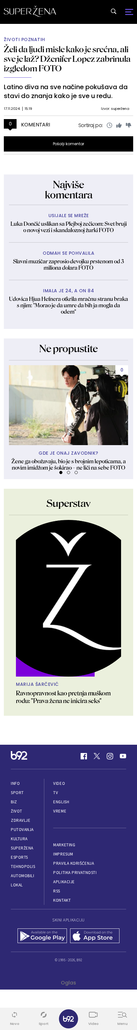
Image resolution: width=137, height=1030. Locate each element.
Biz (14, 802)
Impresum (63, 854)
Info (15, 783)
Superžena (22, 848)
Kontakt (62, 900)
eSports (19, 857)
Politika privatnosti (75, 872)
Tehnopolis (23, 866)
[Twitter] (97, 756)
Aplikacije (64, 881)
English (61, 802)
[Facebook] (84, 756)
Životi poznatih (24, 40)
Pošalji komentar (68, 143)
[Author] (68, 598)
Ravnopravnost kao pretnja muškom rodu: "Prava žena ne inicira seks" (63, 697)
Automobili (22, 875)
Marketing (64, 845)
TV (55, 792)
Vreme (59, 811)
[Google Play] (42, 936)
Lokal (17, 885)
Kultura (19, 839)
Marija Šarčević (37, 684)
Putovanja (22, 829)
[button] (61, 472)
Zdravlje (20, 820)
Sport (17, 792)
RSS (56, 891)
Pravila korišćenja (73, 863)
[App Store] (94, 936)
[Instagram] (110, 756)
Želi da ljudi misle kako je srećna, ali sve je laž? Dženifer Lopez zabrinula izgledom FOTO (67, 58)
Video (59, 783)
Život (16, 811)
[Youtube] (123, 756)
